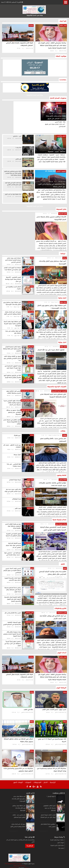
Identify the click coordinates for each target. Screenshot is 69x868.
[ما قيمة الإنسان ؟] (60, 803)
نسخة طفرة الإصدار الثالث (19, 866)
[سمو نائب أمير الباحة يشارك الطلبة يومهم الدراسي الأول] (30, 831)
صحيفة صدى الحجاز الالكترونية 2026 (13, 864)
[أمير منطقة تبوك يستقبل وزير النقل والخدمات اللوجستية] (30, 812)
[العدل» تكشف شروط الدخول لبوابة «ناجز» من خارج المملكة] (60, 821)
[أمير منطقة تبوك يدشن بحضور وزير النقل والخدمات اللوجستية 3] (30, 803)
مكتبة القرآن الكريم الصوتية (57, 845)
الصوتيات (28, 782)
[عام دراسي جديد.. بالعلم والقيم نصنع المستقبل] (30, 821)
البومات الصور (18, 782)
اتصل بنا (29, 846)
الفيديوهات (37, 782)
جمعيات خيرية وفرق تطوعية (57, 840)
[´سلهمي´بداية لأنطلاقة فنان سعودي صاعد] (60, 831)
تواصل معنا (61, 848)
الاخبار (46, 782)
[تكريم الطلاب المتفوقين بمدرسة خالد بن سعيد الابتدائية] (60, 812)
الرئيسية (53, 782)
